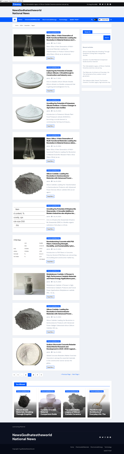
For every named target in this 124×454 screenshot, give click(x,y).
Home (20, 20)
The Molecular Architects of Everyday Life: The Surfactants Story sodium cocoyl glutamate (96, 74)
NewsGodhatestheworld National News (26, 12)
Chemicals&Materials (32, 20)
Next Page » (76, 374)
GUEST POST (74, 20)
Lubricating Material (18, 427)
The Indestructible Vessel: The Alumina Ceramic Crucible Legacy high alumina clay (96, 81)
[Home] (14, 20)
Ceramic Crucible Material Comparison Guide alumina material (95, 60)
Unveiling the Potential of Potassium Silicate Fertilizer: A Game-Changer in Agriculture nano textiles (61, 105)
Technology (63, 20)
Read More (50, 58)
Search (88, 32)
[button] (111, 19)
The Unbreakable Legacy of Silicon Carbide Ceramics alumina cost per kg (96, 67)
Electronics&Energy (50, 20)
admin (48, 43)
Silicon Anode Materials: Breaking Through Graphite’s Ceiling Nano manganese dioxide (96, 53)
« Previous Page (66, 374)
